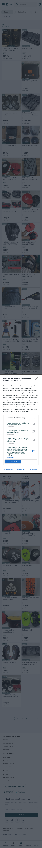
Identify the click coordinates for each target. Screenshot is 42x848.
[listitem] (21, 418)
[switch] (33, 424)
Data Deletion (8, 469)
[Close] (38, 379)
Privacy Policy (34, 469)
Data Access (21, 469)
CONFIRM (13, 461)
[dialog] (21, 424)
